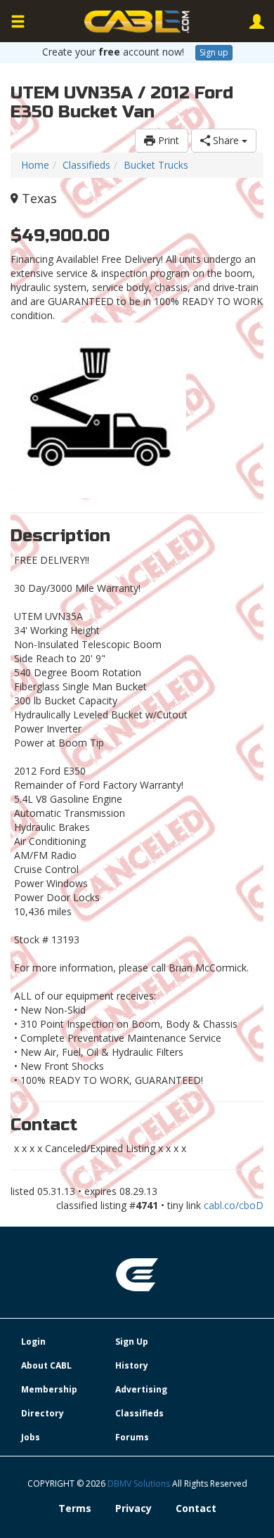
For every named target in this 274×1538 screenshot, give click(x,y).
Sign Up (131, 1342)
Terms (74, 1508)
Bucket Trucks (156, 165)
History (131, 1365)
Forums (132, 1437)
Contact (196, 1508)
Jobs (30, 1437)
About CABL (46, 1365)
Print (167, 140)
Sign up (214, 52)
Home (35, 165)
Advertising (141, 1389)
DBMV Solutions (139, 1483)
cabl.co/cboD (233, 1205)
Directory (42, 1413)
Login (33, 1342)
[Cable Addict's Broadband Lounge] (137, 22)
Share (226, 140)
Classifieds (86, 165)
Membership (49, 1389)
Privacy (133, 1508)
